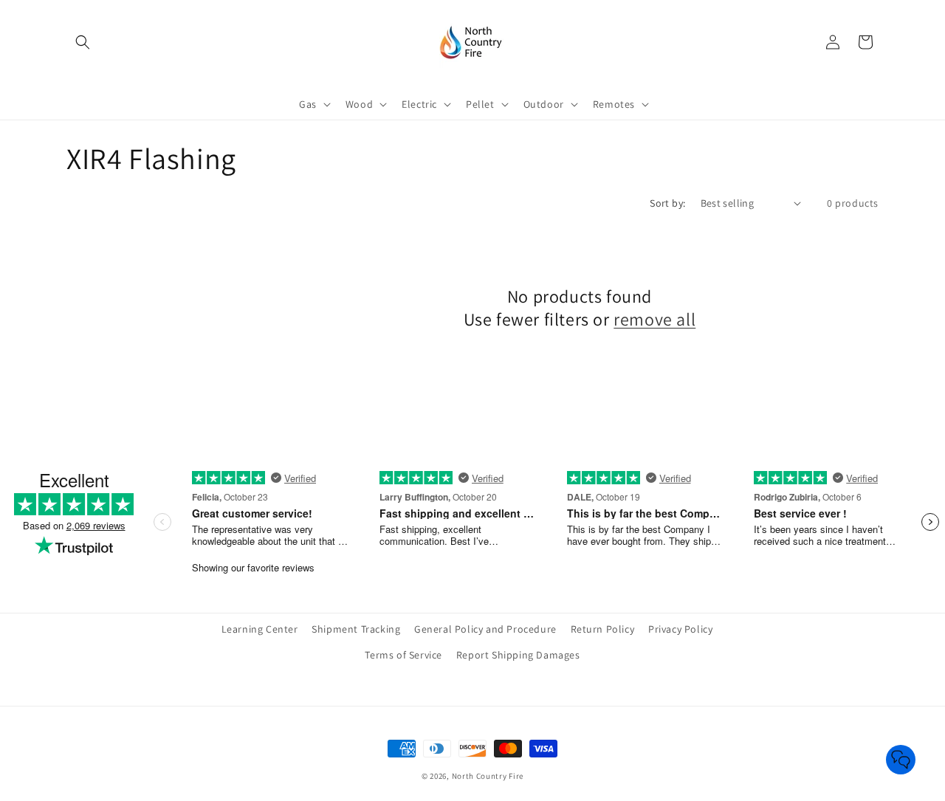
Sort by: (667, 203)
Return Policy (603, 629)
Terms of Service (403, 654)
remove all (654, 319)
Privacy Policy (680, 629)
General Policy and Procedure (485, 629)
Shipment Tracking (356, 629)
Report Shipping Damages (518, 654)
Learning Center (259, 629)
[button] (82, 42)
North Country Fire (488, 776)
